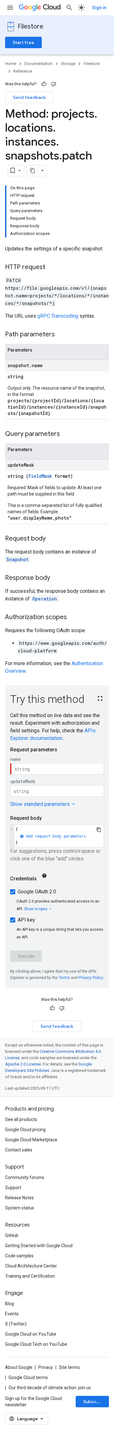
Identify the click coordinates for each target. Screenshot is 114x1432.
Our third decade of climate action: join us (50, 1387)
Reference (22, 71)
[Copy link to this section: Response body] (56, 578)
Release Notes (19, 1197)
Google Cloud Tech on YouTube (36, 1344)
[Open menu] (10, 7)
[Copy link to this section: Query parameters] (66, 434)
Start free (23, 42)
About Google (18, 1367)
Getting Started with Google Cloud (39, 1245)
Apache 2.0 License (23, 1064)
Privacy (45, 1367)
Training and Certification (30, 1276)
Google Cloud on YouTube (30, 1334)
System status (19, 1207)
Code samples (19, 1255)
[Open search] (69, 7)
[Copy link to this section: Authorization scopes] (73, 617)
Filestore (30, 26)
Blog (9, 1303)
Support (13, 1187)
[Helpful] (44, 84)
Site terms (69, 1367)
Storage (68, 63)
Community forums (24, 1177)
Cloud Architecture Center (31, 1265)
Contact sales (18, 1149)
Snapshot (17, 559)
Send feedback (29, 97)
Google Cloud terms (28, 1377)
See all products (21, 1119)
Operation (44, 599)
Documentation (38, 63)
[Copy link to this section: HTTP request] (51, 267)
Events (12, 1313)
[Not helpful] (53, 84)
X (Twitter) (16, 1323)
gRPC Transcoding (57, 316)
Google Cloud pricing (25, 1129)
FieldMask (40, 476)
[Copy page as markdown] (32, 170)
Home (10, 63)
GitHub (11, 1235)
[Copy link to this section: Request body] (52, 539)
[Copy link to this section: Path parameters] (61, 335)
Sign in (99, 7)
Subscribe (94, 1401)
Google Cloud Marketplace (31, 1139)
